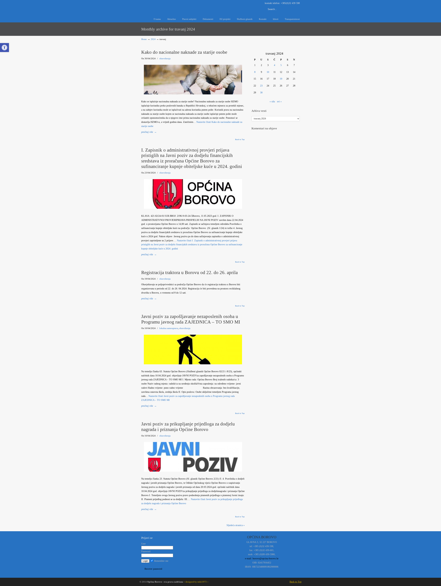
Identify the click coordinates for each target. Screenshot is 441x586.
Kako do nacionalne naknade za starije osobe (184, 52)
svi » (279, 101)
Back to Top (240, 139)
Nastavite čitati (191, 244)
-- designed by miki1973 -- (195, 582)
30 (261, 92)
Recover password (153, 569)
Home (144, 39)
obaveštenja (165, 58)
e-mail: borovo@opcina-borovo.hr (262, 558)
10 (268, 72)
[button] (4, 47)
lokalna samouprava (168, 328)
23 (261, 85)
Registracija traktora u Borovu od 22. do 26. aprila (189, 272)
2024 (153, 39)
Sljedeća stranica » (236, 525)
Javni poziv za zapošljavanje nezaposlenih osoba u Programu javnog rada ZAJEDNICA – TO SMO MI (190, 319)
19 (281, 79)
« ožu (272, 101)
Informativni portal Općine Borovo (172, 6)
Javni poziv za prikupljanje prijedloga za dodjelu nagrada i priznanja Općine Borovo (188, 426)
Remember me (160, 561)
